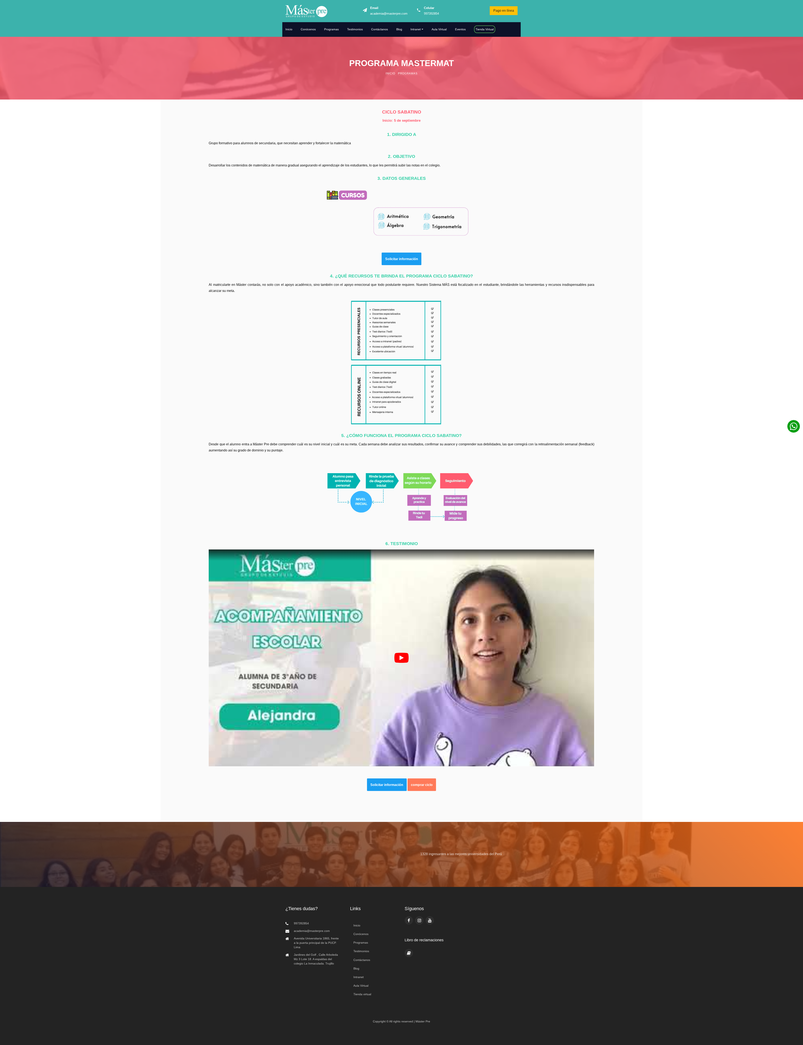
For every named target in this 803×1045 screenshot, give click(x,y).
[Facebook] (409, 920)
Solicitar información (401, 259)
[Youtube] (430, 920)
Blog (399, 29)
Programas (331, 29)
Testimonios (355, 29)
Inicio (288, 29)
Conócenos (308, 29)
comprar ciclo (422, 785)
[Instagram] (419, 920)
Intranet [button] (415, 29)
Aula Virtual (439, 29)
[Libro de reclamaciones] (409, 953)
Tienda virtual (362, 994)
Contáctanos (379, 29)
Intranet (358, 977)
